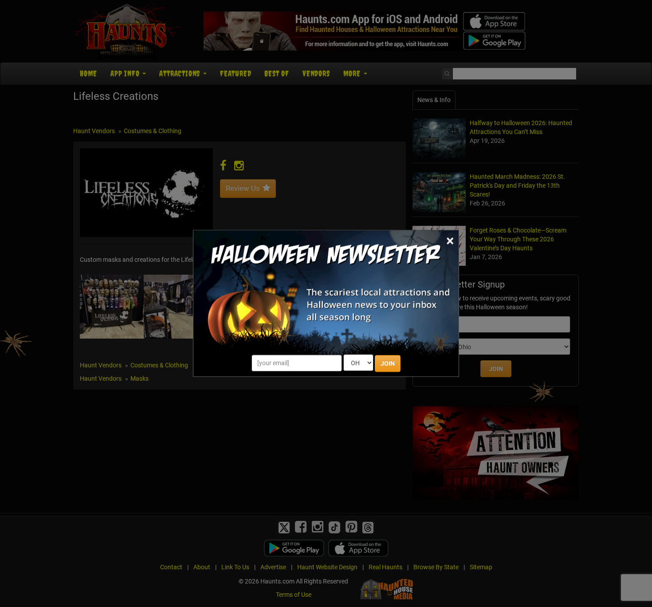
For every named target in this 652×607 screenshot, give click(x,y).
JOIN (388, 363)
